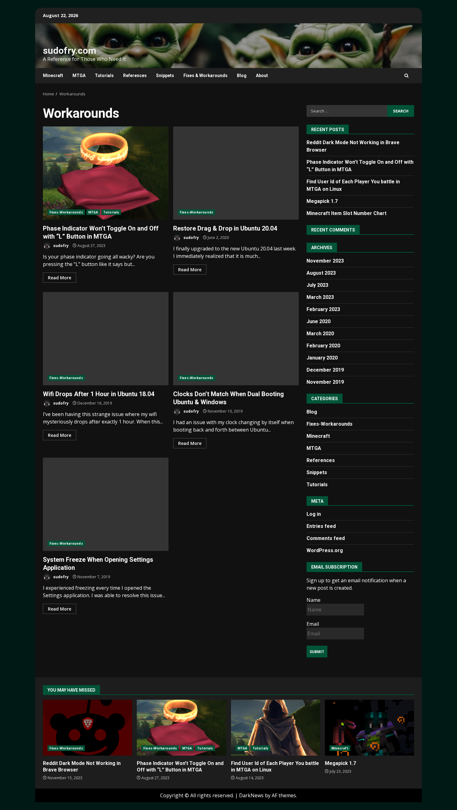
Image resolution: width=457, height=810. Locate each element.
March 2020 (320, 333)
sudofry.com (69, 50)
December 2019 (325, 370)
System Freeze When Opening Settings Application (105, 504)
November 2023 (325, 261)
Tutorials (104, 75)
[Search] (406, 76)
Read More (59, 278)
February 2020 (323, 346)
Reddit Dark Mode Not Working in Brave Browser (87, 728)
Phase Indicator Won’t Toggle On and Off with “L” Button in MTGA (105, 173)
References (135, 75)
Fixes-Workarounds (66, 212)
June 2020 (318, 321)
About (262, 75)
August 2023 (321, 273)
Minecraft (53, 75)
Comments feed (326, 538)
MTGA (78, 75)
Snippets (165, 75)
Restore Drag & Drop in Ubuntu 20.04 (236, 173)
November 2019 (325, 382)
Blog (242, 75)
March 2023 (320, 297)
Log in (314, 514)
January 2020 (322, 358)
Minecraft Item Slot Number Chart (346, 213)
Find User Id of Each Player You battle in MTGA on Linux (275, 728)
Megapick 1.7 (322, 201)
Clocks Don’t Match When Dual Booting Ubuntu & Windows (236, 338)
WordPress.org (325, 550)
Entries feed (321, 526)
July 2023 (317, 285)
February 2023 (323, 309)
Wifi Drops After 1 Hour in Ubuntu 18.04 (105, 338)
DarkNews (251, 795)
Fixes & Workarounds (205, 75)
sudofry (60, 245)
